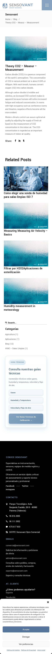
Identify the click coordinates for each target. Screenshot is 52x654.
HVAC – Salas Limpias (14, 348)
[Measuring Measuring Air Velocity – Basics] (26, 216)
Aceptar (26, 629)
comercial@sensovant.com (17, 545)
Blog (15, 19)
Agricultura (10, 334)
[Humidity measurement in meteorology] (26, 291)
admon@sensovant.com (16, 558)
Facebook (10, 486)
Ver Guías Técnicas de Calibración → (26, 418)
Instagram (10, 489)
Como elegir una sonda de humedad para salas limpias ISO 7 (25, 195)
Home (7, 19)
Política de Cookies (13, 650)
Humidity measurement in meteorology (19, 308)
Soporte (9, 592)
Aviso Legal (41, 650)
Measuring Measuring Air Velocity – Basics (26, 233)
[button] (48, 602)
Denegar (26, 637)
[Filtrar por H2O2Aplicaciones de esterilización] (26, 253)
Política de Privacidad (28, 650)
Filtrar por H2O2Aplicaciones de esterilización (23, 270)
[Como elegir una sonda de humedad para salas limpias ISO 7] (26, 178)
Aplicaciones (10, 339)
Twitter (25, 486)
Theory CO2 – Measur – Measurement (21, 68)
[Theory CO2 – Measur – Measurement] (26, 48)
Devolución (10, 597)
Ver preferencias (26, 644)
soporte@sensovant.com (16, 570)
